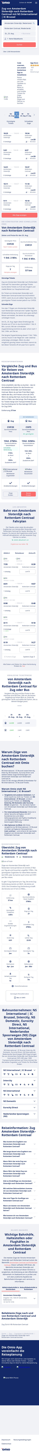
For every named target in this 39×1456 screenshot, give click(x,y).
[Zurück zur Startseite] (6, 3)
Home (4, 1333)
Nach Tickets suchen (10, 247)
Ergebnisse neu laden (18, 544)
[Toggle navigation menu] (36, 3)
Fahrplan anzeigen (10, 272)
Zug (10, 1333)
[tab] (11, 122)
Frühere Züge (11, 657)
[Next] (34, 115)
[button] (11, 33)
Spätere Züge (28, 657)
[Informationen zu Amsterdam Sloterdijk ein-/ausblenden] (34, 1298)
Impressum (6, 1440)
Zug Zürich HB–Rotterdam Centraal (15, 1324)
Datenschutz (6, 1444)
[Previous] (5, 715)
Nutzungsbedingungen (22, 1440)
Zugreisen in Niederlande (23, 1333)
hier (23, 666)
